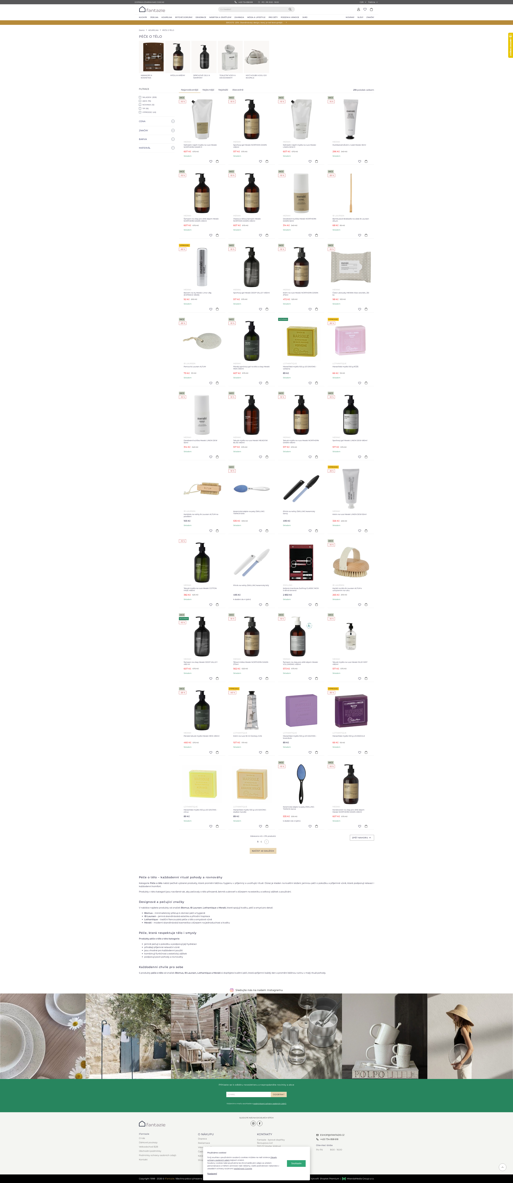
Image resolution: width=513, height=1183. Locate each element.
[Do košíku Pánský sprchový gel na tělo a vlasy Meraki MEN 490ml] (267, 383)
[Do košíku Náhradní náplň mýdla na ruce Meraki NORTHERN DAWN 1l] (217, 161)
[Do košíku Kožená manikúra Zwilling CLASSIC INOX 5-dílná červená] (316, 604)
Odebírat (279, 1094)
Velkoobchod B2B (148, 1146)
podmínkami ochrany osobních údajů (269, 1103)
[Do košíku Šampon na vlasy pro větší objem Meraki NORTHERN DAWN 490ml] (217, 235)
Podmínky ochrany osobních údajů (157, 1155)
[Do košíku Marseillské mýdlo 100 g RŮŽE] (366, 383)
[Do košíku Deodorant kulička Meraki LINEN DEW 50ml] (217, 457)
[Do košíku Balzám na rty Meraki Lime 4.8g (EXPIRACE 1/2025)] (217, 309)
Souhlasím (296, 1163)
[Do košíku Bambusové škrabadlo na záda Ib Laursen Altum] (366, 235)
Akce (146, 101)
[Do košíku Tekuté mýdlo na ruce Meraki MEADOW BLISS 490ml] (267, 457)
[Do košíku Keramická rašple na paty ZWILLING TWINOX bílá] (267, 530)
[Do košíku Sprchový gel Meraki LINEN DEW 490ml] (366, 457)
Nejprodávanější (189, 90)
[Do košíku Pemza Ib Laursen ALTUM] (217, 383)
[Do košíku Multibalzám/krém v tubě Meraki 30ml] (366, 161)
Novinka (148, 105)
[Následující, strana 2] (266, 842)
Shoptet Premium (329, 1178)
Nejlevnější (208, 90)
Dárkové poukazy (148, 1142)
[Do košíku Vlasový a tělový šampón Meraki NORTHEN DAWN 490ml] (267, 235)
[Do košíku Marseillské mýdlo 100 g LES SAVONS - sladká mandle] (267, 826)
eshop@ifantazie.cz (332, 1135)
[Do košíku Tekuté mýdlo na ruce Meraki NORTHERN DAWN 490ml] (316, 457)
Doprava (202, 1138)
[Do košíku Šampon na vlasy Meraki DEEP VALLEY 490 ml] (217, 678)
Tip (145, 108)
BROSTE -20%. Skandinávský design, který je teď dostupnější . (254, 22)
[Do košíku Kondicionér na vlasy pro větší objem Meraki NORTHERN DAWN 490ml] (366, 826)
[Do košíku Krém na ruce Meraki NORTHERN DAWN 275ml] (316, 309)
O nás (142, 1138)
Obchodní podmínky (150, 1151)
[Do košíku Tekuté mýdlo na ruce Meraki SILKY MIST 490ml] (366, 678)
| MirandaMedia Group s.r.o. (357, 1178)
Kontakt (143, 1159)
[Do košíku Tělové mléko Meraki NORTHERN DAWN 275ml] (267, 678)
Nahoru (363, 837)
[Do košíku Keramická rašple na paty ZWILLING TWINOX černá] (316, 826)
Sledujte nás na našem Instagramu (259, 990)
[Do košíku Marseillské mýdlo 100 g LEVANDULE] (366, 752)
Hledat (291, 9)
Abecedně (237, 90)
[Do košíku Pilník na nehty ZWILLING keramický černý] (316, 530)
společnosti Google (243, 1168)
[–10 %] (202, 562)
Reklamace (204, 1143)
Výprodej (149, 112)
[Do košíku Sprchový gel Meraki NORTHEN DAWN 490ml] (267, 161)
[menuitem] (143, 17)
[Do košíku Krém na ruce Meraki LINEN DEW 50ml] (366, 530)
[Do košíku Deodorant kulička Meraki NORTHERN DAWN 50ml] (316, 235)
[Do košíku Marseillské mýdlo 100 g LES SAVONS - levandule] (316, 752)
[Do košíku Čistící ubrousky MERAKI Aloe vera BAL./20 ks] (366, 309)
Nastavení (212, 1174)
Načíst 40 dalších (263, 851)
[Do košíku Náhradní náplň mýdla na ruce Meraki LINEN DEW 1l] (316, 161)
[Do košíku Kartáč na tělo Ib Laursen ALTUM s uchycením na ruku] (366, 604)
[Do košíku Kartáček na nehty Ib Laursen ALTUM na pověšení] (217, 530)
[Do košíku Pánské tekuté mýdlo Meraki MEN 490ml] (217, 752)
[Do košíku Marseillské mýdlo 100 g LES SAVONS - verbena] (316, 383)
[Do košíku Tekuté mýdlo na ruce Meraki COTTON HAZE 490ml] (217, 604)
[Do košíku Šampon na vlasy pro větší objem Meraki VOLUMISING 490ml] (316, 678)
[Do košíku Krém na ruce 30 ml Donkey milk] (267, 752)
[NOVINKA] (301, 341)
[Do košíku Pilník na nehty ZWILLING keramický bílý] (267, 604)
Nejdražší (223, 90)
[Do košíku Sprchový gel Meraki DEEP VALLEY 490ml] (267, 309)
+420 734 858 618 (329, 1139)
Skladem (149, 97)
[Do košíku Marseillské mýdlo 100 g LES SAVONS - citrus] (217, 826)
